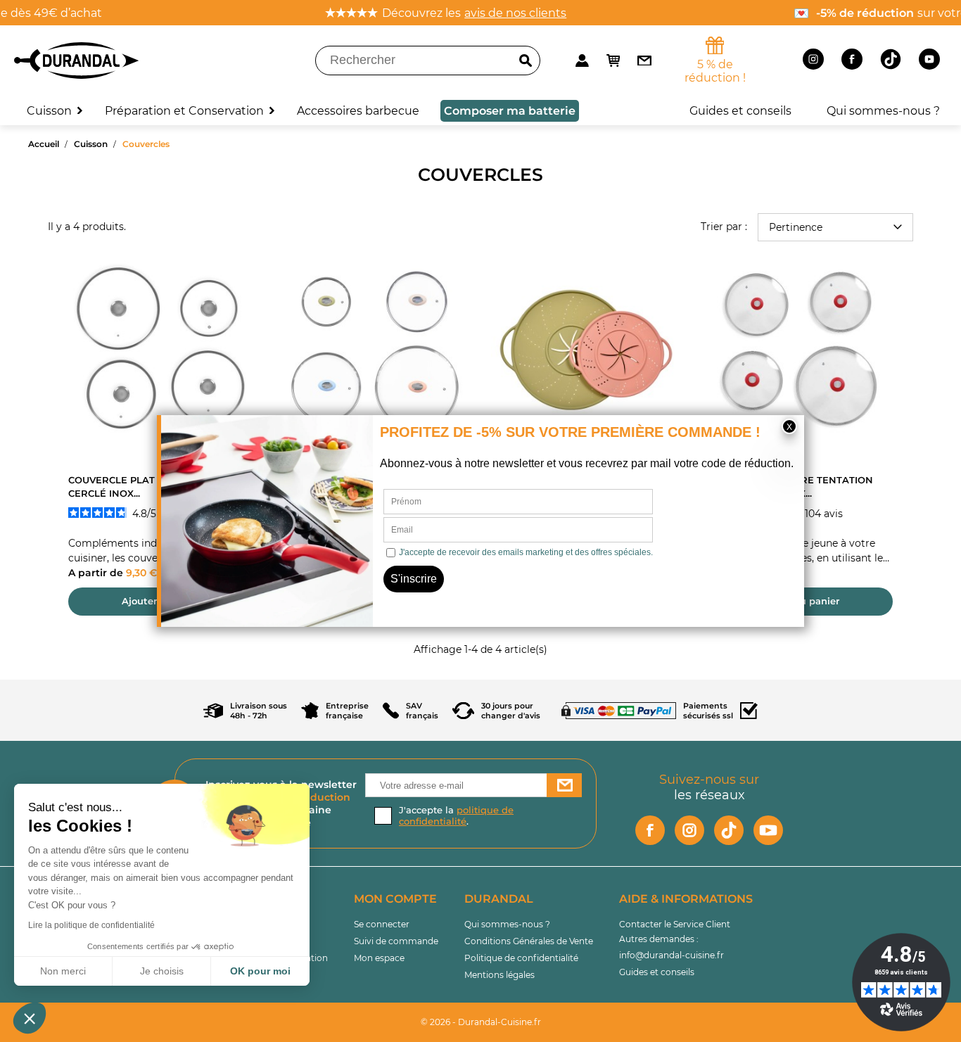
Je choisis (162, 971)
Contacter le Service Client (674, 924)
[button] (29, 1018)
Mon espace (379, 958)
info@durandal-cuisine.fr (671, 955)
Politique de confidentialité (521, 958)
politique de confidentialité (456, 815)
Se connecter (381, 924)
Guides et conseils (656, 972)
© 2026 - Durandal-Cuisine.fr (481, 1022)
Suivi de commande (396, 941)
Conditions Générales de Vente (528, 941)
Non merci (63, 971)
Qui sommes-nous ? (507, 924)
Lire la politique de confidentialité (91, 925)
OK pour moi (260, 971)
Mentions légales (499, 975)
